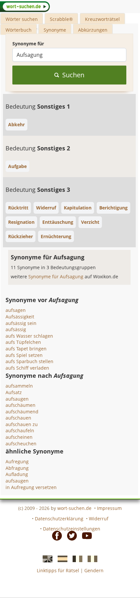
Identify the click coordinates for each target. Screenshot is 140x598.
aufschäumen (20, 405)
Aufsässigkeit (20, 317)
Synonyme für (28, 43)
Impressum (109, 508)
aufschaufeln (20, 430)
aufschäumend (22, 411)
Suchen (73, 74)
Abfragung (17, 468)
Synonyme (55, 30)
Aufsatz (14, 392)
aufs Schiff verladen (27, 368)
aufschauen (18, 418)
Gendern (94, 570)
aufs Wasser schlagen (29, 336)
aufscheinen (19, 437)
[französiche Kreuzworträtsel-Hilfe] (75, 558)
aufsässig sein (21, 323)
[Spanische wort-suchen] (60, 558)
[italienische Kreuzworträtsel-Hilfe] (90, 558)
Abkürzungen (92, 30)
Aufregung (17, 461)
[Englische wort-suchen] (45, 558)
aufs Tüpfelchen (23, 342)
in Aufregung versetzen (31, 487)
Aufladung (17, 474)
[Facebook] (55, 535)
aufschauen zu (22, 424)
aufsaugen (17, 399)
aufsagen (16, 310)
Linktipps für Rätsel (58, 570)
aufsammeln (19, 386)
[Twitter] (70, 535)
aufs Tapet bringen (26, 348)
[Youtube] (85, 535)
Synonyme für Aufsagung (56, 276)
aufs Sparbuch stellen (29, 361)
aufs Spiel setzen (24, 355)
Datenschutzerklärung (59, 518)
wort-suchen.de (74, 508)
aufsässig (16, 329)
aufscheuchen (21, 443)
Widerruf (98, 518)
